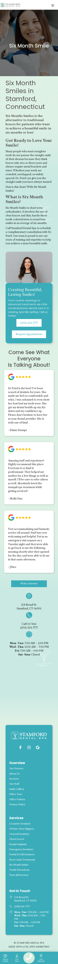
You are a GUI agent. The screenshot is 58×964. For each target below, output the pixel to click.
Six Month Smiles (19, 864)
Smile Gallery (16, 789)
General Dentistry (19, 834)
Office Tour (15, 794)
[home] (10, 5)
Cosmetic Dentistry (20, 823)
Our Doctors (16, 768)
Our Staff (14, 783)
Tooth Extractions (19, 869)
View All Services (18, 875)
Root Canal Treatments (22, 859)
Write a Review (29, 583)
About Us (14, 773)
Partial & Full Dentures (22, 854)
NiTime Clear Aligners (21, 828)
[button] (52, 5)
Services (14, 778)
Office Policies (17, 799)
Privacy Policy (17, 804)
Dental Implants (18, 844)
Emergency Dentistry (21, 849)
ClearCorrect (16, 839)
